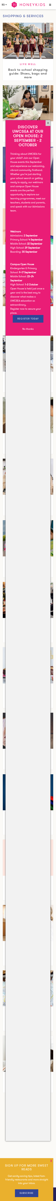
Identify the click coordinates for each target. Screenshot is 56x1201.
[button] (49, 5)
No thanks (28, 329)
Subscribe (27, 1193)
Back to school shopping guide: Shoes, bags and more (28, 73)
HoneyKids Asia (28, 5)
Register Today (28, 318)
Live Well (28, 64)
